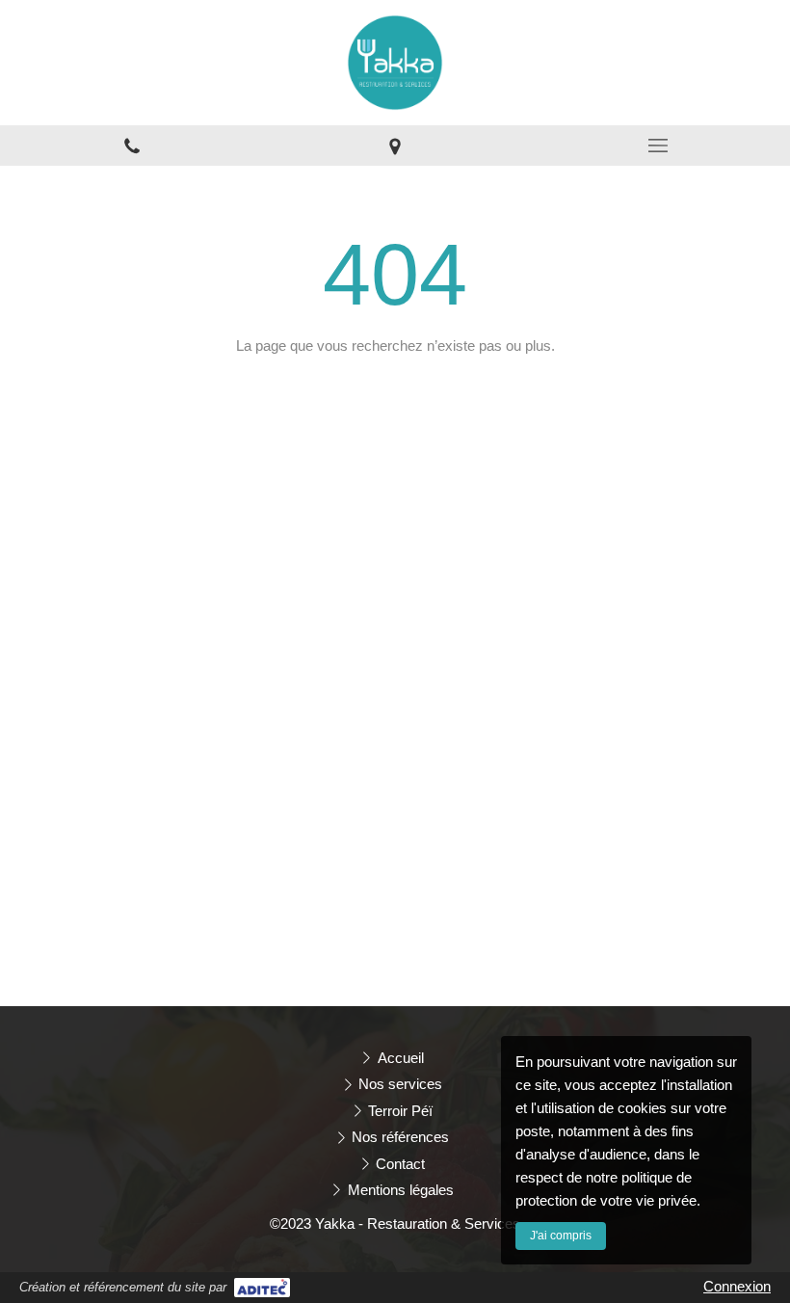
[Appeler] (131, 145)
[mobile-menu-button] (658, 145)
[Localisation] (394, 145)
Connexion (737, 1286)
